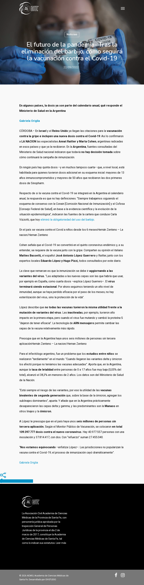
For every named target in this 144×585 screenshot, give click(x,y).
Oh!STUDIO (50, 579)
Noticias (72, 34)
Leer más (61, 543)
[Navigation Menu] (123, 8)
